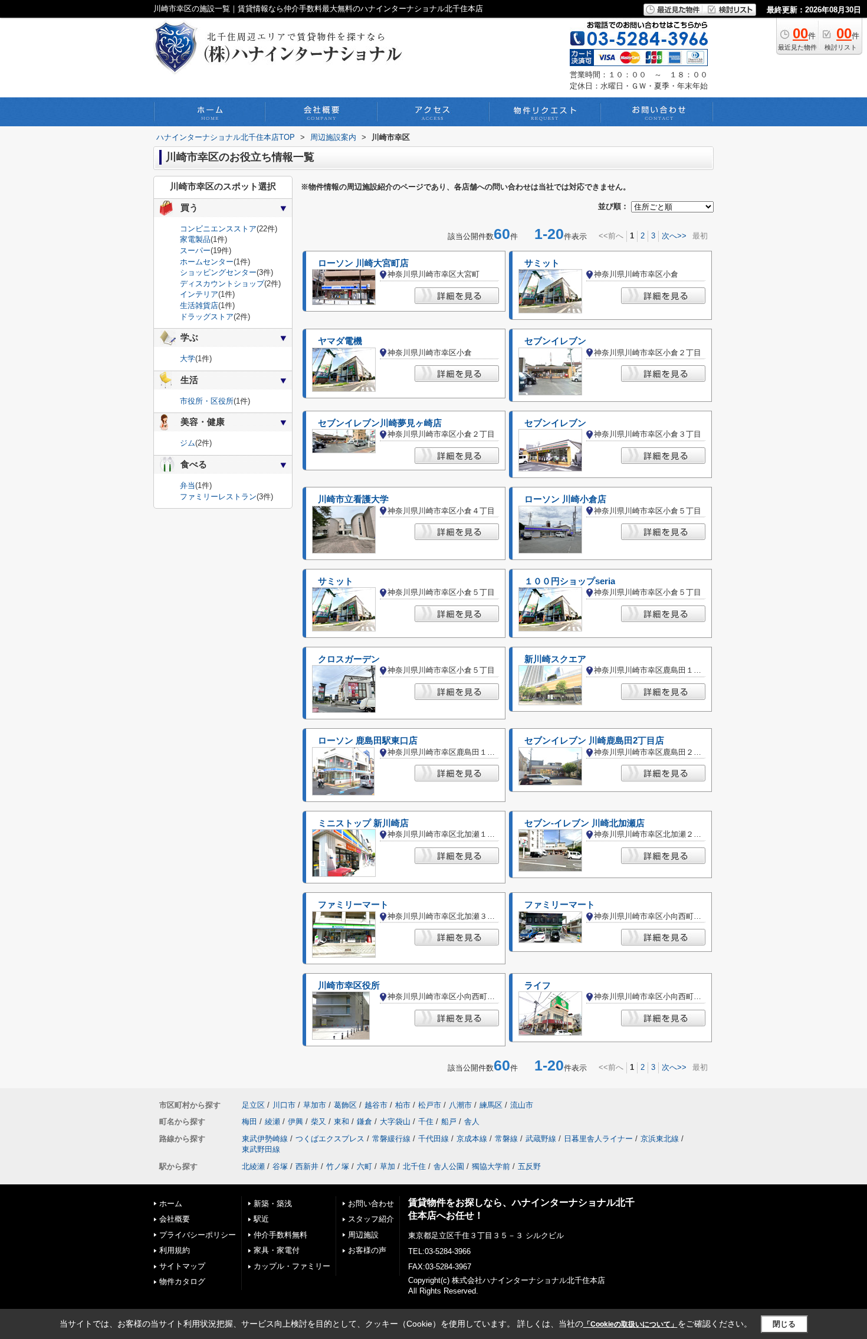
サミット (542, 263)
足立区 (253, 1105)
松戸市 (429, 1105)
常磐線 (506, 1138)
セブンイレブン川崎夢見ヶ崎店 (380, 423)
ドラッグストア (207, 316)
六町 (364, 1166)
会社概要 (174, 1218)
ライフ (537, 985)
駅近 (261, 1218)
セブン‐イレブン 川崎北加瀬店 (584, 823)
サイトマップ (182, 1266)
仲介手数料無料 (280, 1234)
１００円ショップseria (569, 581)
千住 (426, 1121)
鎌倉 (364, 1121)
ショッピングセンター (218, 272)
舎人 (472, 1121)
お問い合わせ (371, 1203)
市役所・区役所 (207, 401)
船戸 (449, 1121)
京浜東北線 (660, 1138)
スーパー (195, 250)
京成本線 (472, 1138)
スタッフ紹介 (371, 1218)
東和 (341, 1121)
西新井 (306, 1166)
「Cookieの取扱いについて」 (630, 1324)
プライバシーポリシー (197, 1234)
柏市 (402, 1105)
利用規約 (174, 1250)
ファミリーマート (353, 904)
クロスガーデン (349, 659)
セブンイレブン (555, 341)
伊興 (295, 1121)
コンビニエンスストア (218, 228)
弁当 (187, 485)
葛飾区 (345, 1105)
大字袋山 (395, 1121)
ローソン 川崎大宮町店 (363, 263)
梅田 (249, 1121)
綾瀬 (272, 1121)
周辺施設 (363, 1234)
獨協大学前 (491, 1166)
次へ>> (674, 235)
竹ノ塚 (337, 1166)
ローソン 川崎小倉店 (565, 499)
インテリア (199, 294)
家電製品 (195, 239)
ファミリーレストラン (218, 496)
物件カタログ (182, 1281)
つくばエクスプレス (329, 1138)
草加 (387, 1166)
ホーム (170, 1203)
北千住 (414, 1166)
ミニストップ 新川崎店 (363, 823)
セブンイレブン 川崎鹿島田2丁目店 (594, 740)
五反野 (529, 1166)
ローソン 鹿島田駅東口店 (368, 740)
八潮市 (460, 1105)
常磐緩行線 (391, 1138)
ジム (187, 442)
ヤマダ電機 (340, 341)
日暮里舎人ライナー (598, 1138)
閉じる (784, 1324)
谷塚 (280, 1166)
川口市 (283, 1105)
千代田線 (433, 1138)
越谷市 (375, 1105)
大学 (187, 358)
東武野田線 (261, 1149)
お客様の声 (367, 1250)
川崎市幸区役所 (349, 985)
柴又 (318, 1121)
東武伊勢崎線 (265, 1138)
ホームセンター (207, 261)
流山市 (521, 1105)
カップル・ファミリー (292, 1266)
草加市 (314, 1105)
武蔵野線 (541, 1138)
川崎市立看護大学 (353, 499)
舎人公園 (449, 1166)
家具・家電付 (277, 1250)
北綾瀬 (253, 1166)
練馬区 (491, 1105)
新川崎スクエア (555, 659)
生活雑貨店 (199, 305)
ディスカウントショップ (222, 283)
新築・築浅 (273, 1203)
